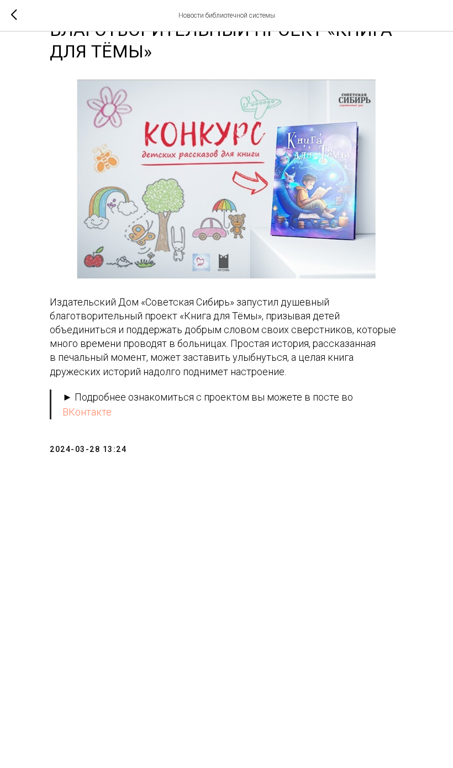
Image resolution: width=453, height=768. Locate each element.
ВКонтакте (87, 412)
